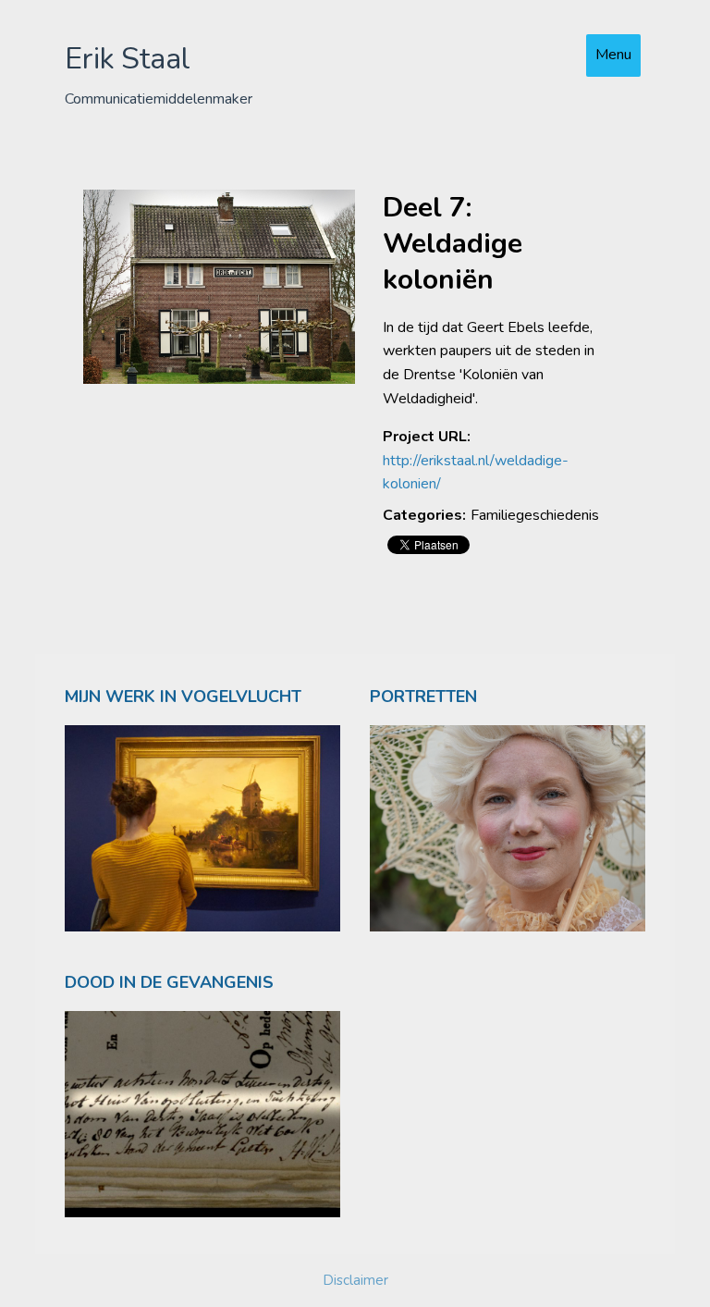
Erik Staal (127, 59)
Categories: (424, 515)
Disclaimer (355, 1280)
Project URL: (427, 436)
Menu (613, 54)
